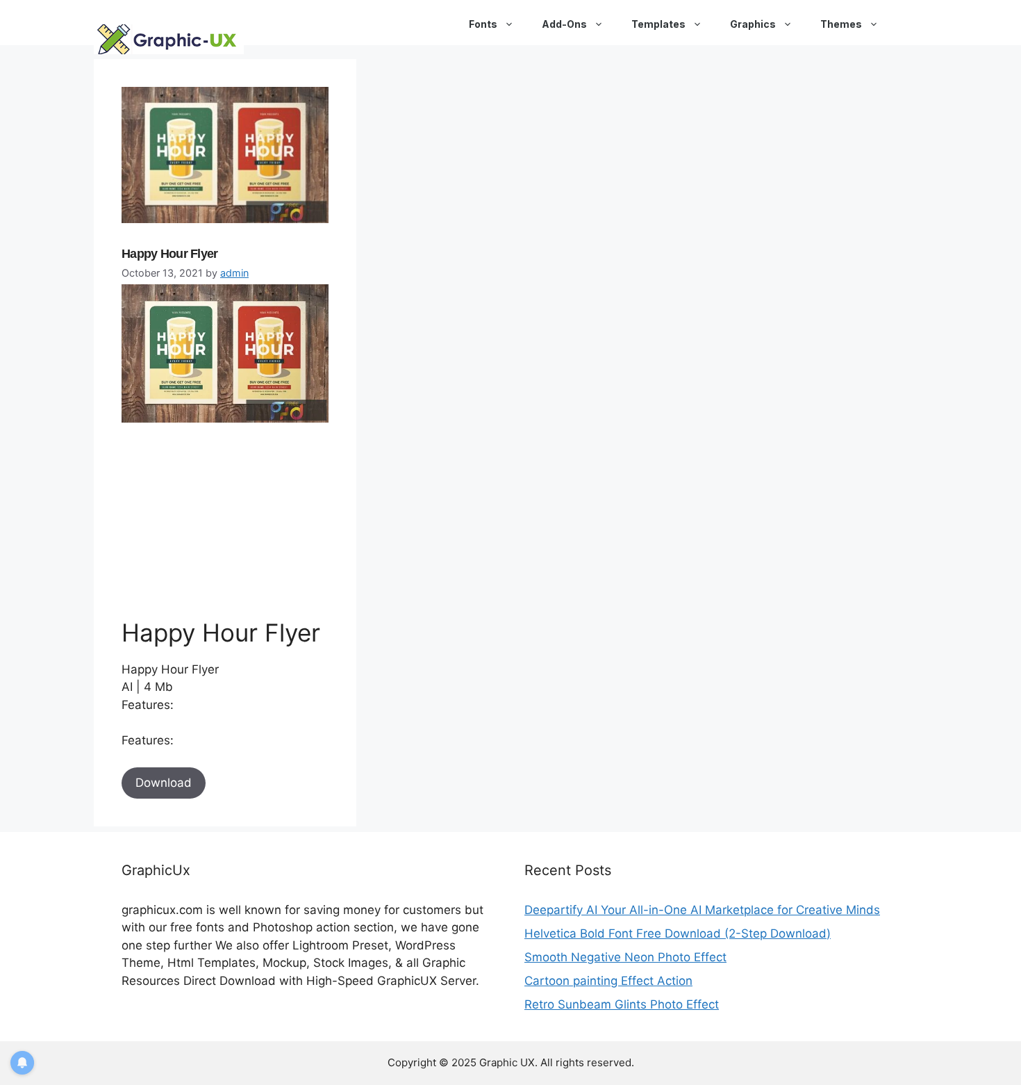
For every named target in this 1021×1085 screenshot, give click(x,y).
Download (163, 783)
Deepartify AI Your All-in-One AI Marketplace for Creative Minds (702, 910)
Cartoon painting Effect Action (608, 981)
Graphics (753, 24)
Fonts (483, 24)
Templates (658, 24)
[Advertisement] (226, 520)
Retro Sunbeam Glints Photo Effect (621, 1004)
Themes (841, 24)
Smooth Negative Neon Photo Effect (625, 957)
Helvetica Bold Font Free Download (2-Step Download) (677, 933)
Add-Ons (564, 24)
